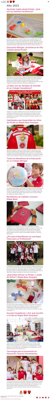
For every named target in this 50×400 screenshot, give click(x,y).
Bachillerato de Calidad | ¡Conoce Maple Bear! (22, 198)
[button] (48, 2)
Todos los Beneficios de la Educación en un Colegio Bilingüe (24, 159)
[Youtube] (43, 397)
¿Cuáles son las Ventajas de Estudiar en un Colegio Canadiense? (24, 87)
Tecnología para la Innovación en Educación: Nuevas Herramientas (22, 352)
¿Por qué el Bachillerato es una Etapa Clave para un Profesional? (24, 237)
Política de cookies (17, 398)
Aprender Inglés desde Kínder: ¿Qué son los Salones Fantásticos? (23, 10)
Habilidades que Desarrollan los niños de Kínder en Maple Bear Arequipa (24, 121)
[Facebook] (37, 397)
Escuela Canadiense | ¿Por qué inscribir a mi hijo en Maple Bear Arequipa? (25, 314)
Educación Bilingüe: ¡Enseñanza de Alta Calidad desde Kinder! (25, 48)
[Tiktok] (48, 397)
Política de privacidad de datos (6, 398)
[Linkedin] (46, 397)
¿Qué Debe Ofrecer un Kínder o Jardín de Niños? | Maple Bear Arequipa (24, 276)
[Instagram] (40, 397)
